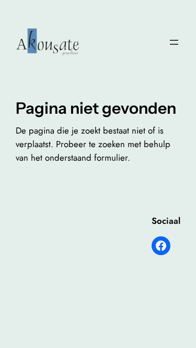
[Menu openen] (174, 42)
